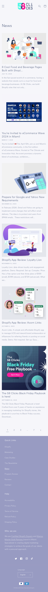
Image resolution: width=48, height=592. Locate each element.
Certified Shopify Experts (22, 536)
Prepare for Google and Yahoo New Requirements (23, 199)
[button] (3, 6)
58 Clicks (20, 588)
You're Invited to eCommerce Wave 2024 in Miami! (23, 135)
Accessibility (10, 500)
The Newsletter (11, 463)
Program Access (11, 474)
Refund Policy (10, 516)
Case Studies (10, 458)
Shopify (8, 447)
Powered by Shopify (29, 588)
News (7, 468)
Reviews (8, 479)
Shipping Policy (11, 522)
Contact (8, 485)
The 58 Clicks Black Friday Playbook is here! (24, 395)
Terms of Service (11, 511)
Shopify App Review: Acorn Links (21, 322)
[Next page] (40, 430)
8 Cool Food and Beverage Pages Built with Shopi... (22, 69)
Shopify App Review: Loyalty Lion (22, 260)
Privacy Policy (10, 506)
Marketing (9, 452)
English (23, 575)
